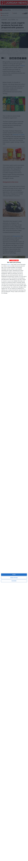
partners (9, 264)
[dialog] (14, 559)
